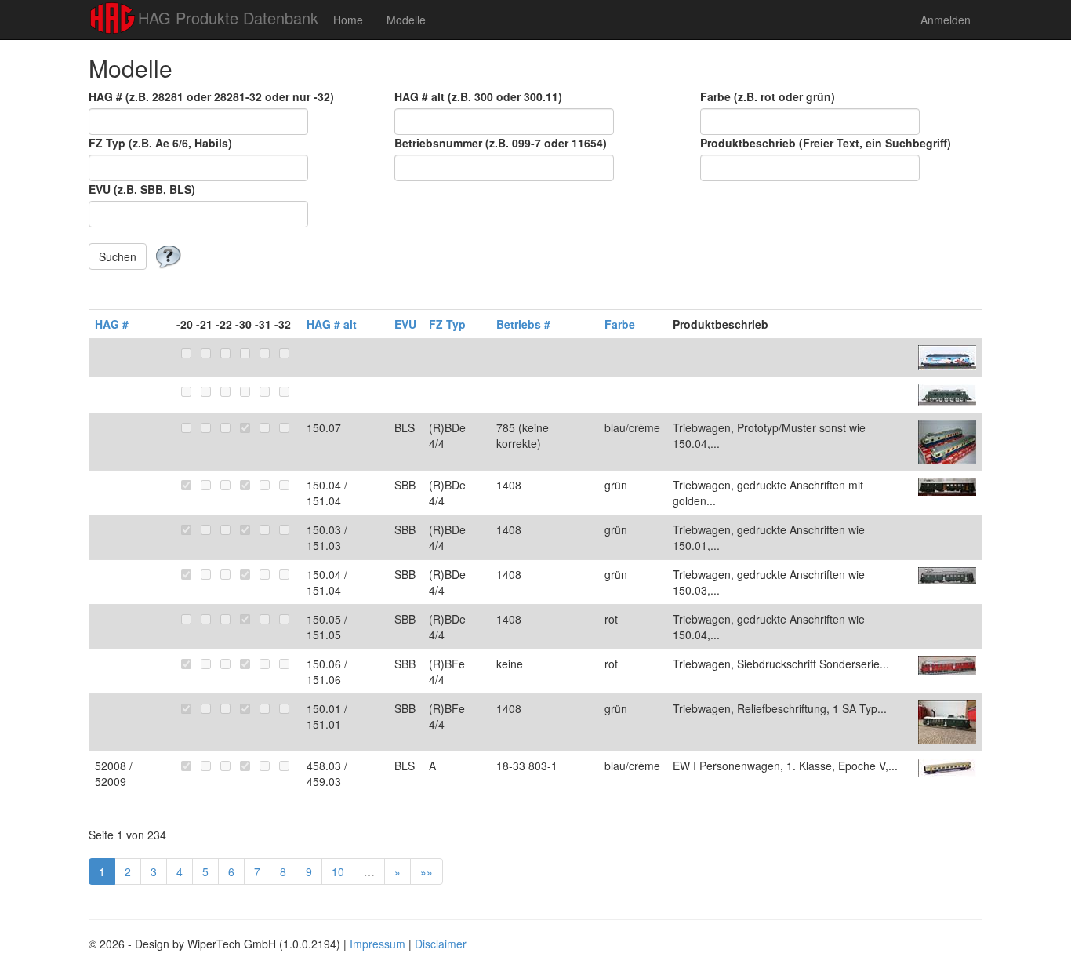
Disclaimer (441, 943)
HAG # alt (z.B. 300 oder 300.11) (478, 96)
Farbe (619, 324)
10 (338, 871)
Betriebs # (523, 324)
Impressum (377, 943)
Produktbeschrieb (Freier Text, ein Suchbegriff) (825, 143)
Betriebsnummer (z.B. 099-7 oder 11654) (500, 143)
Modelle (406, 19)
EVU (405, 324)
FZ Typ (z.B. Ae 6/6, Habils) (160, 143)
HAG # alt (332, 324)
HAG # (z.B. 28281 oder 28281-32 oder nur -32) (211, 96)
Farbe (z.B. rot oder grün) (767, 96)
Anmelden (945, 19)
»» (426, 871)
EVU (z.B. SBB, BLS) (142, 189)
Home (348, 19)
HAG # (112, 324)
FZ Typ (447, 324)
